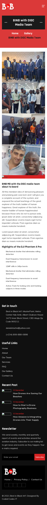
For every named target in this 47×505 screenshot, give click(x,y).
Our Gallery (7, 371)
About (5, 353)
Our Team (6, 357)
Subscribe (40, 457)
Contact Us (7, 375)
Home (15, 33)
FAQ (4, 366)
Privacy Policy (21, 479)
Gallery (28, 33)
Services (6, 362)
